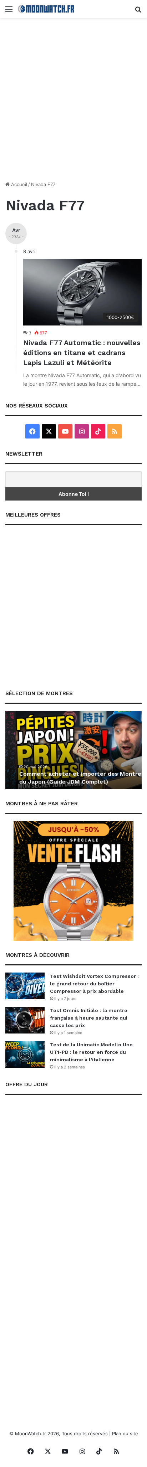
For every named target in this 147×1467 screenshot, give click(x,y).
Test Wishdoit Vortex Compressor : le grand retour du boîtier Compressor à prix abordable (94, 983)
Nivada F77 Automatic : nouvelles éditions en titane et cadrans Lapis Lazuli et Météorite (81, 352)
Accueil (18, 184)
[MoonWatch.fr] (46, 9)
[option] (73, 750)
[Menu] (8, 12)
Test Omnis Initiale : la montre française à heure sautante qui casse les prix (88, 1017)
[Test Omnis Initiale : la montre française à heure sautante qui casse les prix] (25, 1020)
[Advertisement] (73, 102)
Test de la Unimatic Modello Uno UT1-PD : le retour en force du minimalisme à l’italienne (91, 1052)
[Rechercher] (138, 12)
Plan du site (125, 1433)
